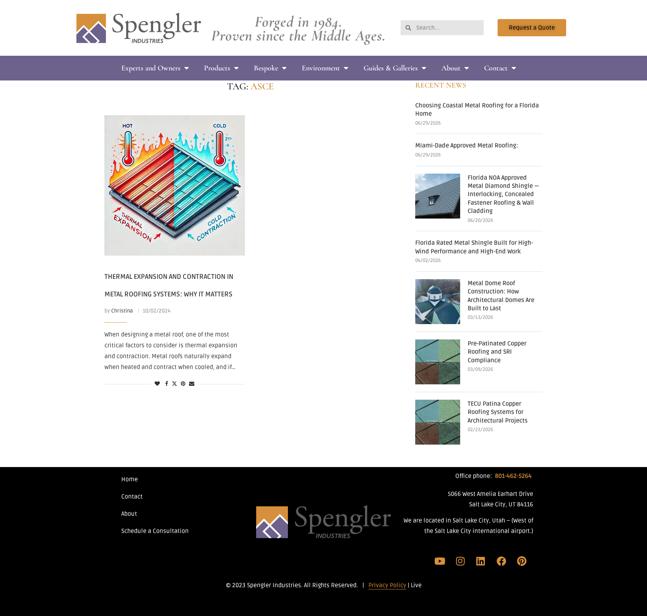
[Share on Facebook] (166, 384)
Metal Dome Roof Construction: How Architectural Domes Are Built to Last (501, 296)
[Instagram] (460, 561)
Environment (321, 68)
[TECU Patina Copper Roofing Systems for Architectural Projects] (437, 422)
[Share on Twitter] (174, 384)
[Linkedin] (481, 561)
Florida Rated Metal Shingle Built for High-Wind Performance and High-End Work (474, 247)
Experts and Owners (150, 68)
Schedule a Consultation (155, 531)
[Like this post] (157, 384)
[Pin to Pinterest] (183, 384)
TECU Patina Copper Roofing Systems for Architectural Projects (498, 412)
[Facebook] (501, 561)
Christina (122, 311)
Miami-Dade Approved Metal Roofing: (466, 145)
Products (217, 68)
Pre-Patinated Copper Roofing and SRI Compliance (497, 352)
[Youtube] (440, 561)
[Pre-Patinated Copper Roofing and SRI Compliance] (437, 361)
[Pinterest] (521, 561)
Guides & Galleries (391, 68)
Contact (496, 68)
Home (129, 479)
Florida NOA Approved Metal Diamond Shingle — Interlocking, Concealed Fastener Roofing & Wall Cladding (503, 194)
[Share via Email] (191, 384)
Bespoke (266, 68)
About (451, 68)
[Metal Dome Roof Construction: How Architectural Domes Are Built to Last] (437, 301)
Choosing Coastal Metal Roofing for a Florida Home (477, 110)
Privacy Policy (387, 585)
